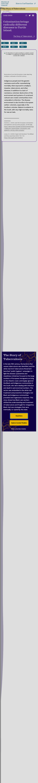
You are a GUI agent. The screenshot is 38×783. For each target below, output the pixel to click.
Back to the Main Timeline (18, 429)
